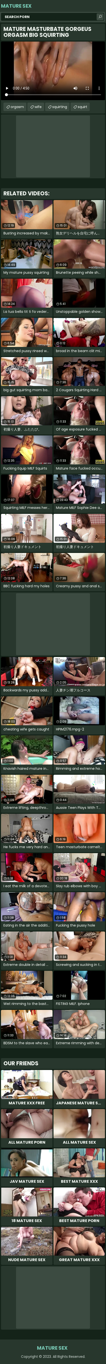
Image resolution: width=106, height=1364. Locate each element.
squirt (82, 106)
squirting (59, 106)
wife (38, 106)
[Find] (100, 16)
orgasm (17, 106)
